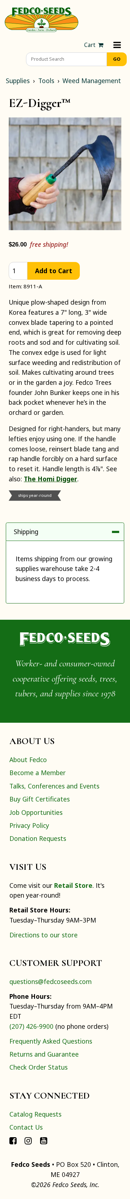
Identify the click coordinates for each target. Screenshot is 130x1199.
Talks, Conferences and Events (54, 786)
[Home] (41, 19)
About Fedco (28, 759)
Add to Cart (53, 270)
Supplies (18, 80)
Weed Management (91, 80)
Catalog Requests (35, 1114)
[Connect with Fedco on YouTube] (43, 1140)
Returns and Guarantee (44, 1054)
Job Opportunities (35, 812)
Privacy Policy (29, 825)
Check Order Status (38, 1067)
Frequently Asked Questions (50, 1041)
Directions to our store (43, 935)
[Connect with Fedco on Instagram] (28, 1140)
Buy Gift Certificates (39, 799)
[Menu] (117, 45)
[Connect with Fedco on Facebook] (13, 1140)
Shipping (26, 531)
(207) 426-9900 (31, 1026)
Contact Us (26, 1127)
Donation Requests (37, 838)
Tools (46, 80)
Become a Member (37, 772)
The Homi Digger (50, 478)
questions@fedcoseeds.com (50, 981)
